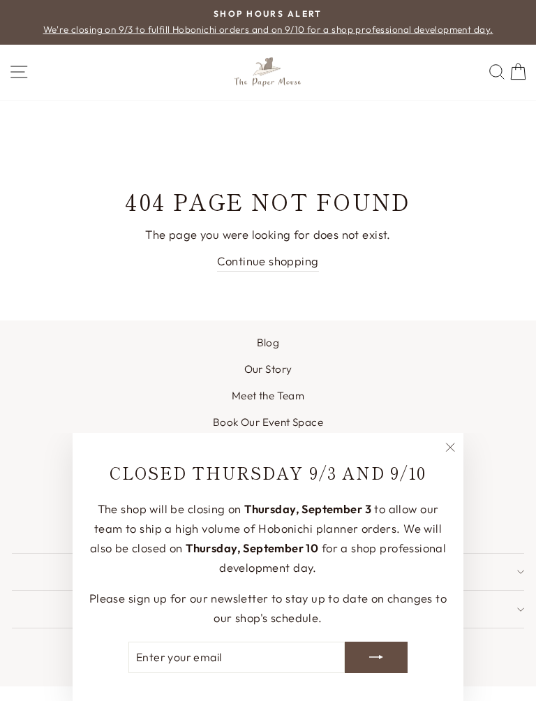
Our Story (268, 369)
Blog (268, 342)
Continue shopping (267, 260)
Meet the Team (268, 395)
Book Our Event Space (268, 422)
